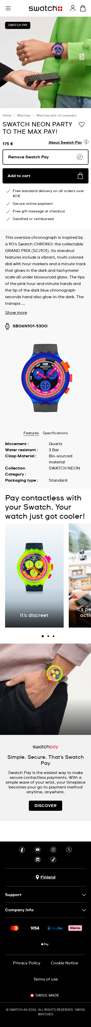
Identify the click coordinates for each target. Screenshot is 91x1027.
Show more (16, 313)
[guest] (73, 8)
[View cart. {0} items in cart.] (83, 8)
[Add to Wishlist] (82, 124)
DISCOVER (45, 806)
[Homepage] (45, 8)
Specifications (55, 433)
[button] (8, 8)
